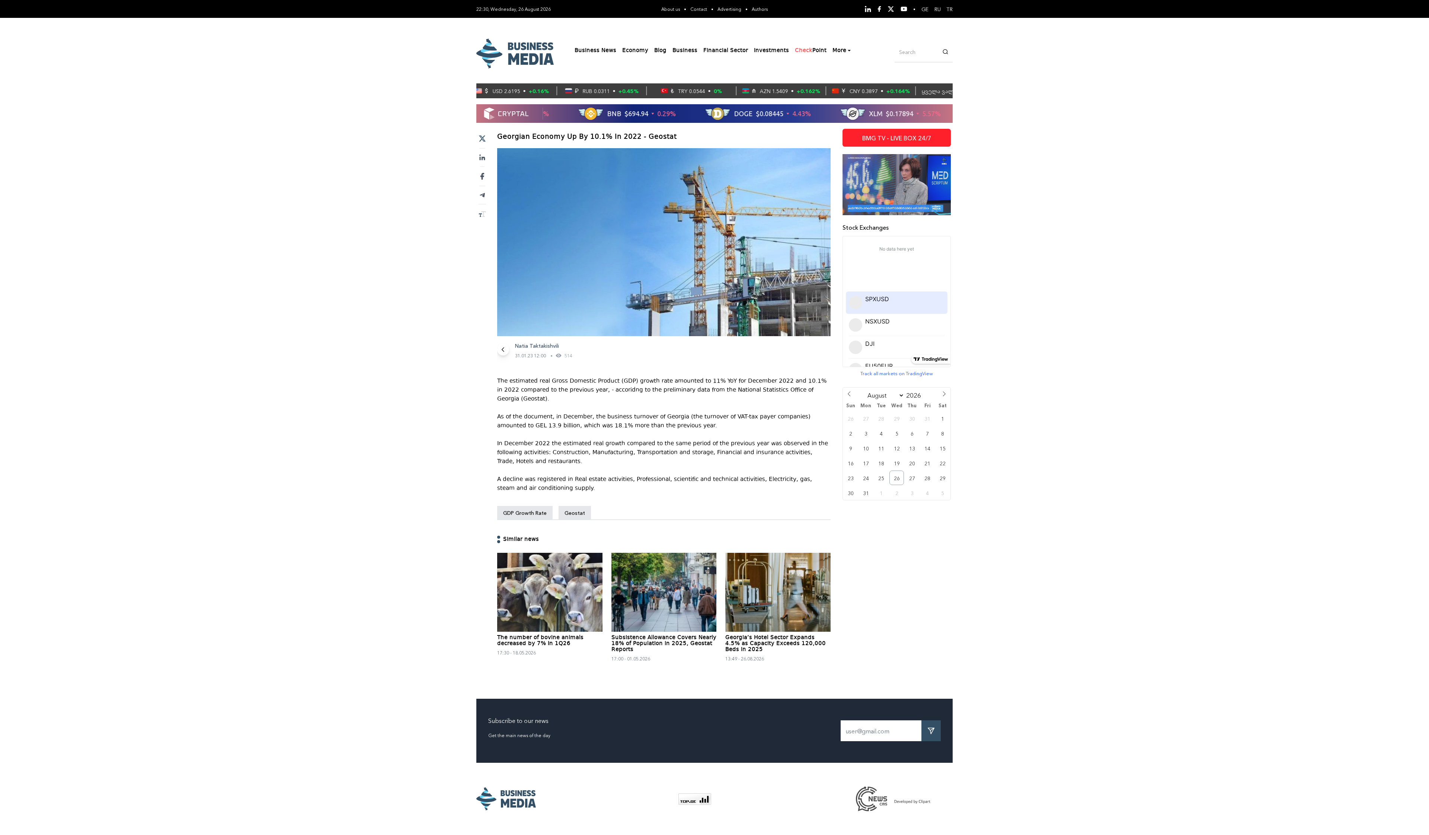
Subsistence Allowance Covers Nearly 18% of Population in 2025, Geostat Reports (663, 644)
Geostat (575, 512)
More (839, 51)
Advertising (729, 9)
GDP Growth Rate (525, 512)
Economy (635, 51)
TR (950, 9)
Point (811, 51)
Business (684, 51)
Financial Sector (725, 51)
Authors (760, 9)
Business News (595, 51)
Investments (771, 51)
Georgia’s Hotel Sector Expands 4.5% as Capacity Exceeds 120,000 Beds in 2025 (775, 644)
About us (670, 9)
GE (924, 9)
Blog (660, 51)
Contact (698, 9)
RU (937, 9)
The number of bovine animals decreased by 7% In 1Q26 (540, 641)
